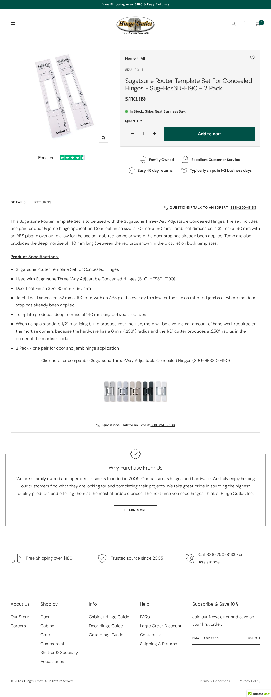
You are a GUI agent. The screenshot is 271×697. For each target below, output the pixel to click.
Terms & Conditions (214, 681)
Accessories (52, 661)
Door (45, 617)
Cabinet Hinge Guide (109, 617)
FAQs (145, 617)
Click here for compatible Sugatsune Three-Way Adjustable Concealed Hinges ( (135, 360)
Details (18, 202)
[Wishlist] (245, 25)
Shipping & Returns (158, 644)
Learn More (135, 510)
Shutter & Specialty (59, 652)
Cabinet (48, 626)
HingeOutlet (33, 681)
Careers (18, 626)
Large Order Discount (161, 626)
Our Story (20, 617)
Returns (43, 202)
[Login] (233, 24)
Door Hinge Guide (106, 626)
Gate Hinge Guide (106, 635)
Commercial (52, 644)
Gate (45, 635)
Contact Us (150, 635)
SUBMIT (254, 638)
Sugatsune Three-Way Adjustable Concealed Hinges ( (105, 279)
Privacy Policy (249, 681)
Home (130, 58)
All (143, 58)
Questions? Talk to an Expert (213, 207)
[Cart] (257, 24)
